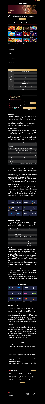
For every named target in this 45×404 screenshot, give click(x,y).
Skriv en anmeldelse (34, 370)
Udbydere (10, 54)
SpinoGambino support (11, 62)
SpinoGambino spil (11, 53)
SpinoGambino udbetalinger (12, 58)
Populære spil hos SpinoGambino (12, 49)
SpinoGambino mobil (11, 57)
